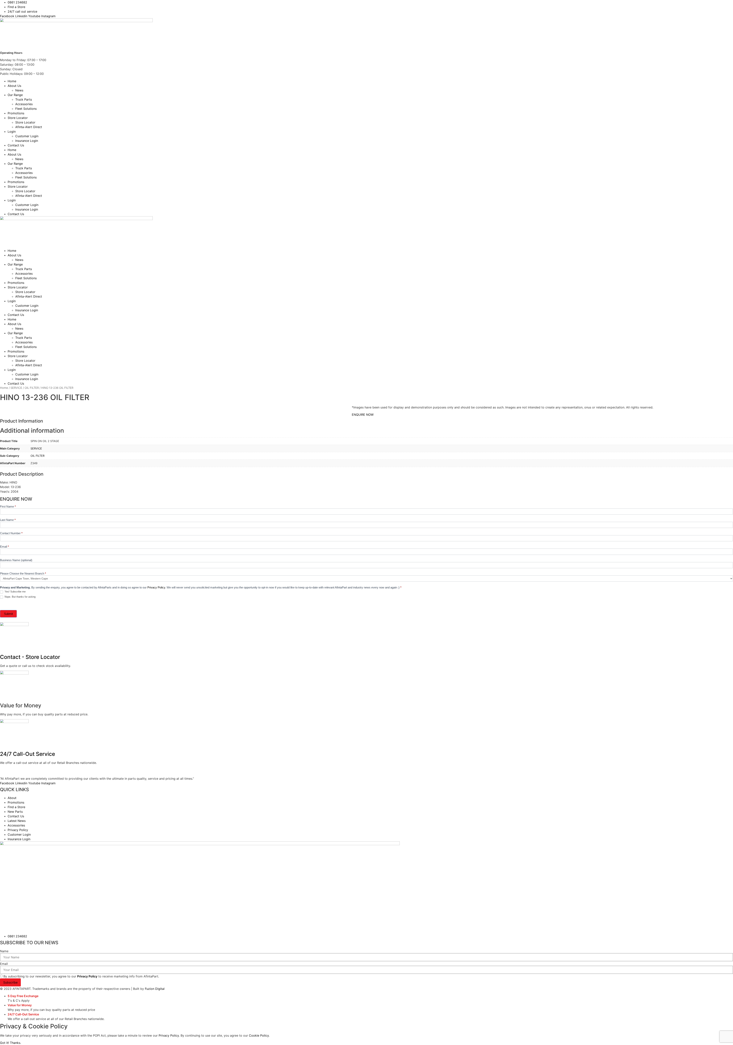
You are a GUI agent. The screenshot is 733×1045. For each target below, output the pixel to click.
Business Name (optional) (16, 560)
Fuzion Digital (155, 989)
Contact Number (11, 533)
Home (12, 81)
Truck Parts (23, 99)
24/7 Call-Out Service (27, 754)
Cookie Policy (259, 1035)
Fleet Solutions (26, 109)
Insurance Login (26, 141)
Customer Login (26, 136)
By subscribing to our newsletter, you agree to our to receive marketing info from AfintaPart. (81, 976)
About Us (14, 86)
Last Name (8, 519)
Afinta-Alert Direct (28, 127)
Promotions (16, 113)
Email (4, 546)
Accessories (24, 104)
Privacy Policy (156, 587)
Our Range (15, 95)
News (19, 90)
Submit (8, 613)
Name (4, 951)
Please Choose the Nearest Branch (23, 573)
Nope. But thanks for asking (20, 596)
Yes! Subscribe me (15, 591)
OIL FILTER (32, 388)
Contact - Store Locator (30, 657)
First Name (8, 506)
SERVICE (16, 388)
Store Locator (18, 118)
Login (12, 131)
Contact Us (16, 145)
